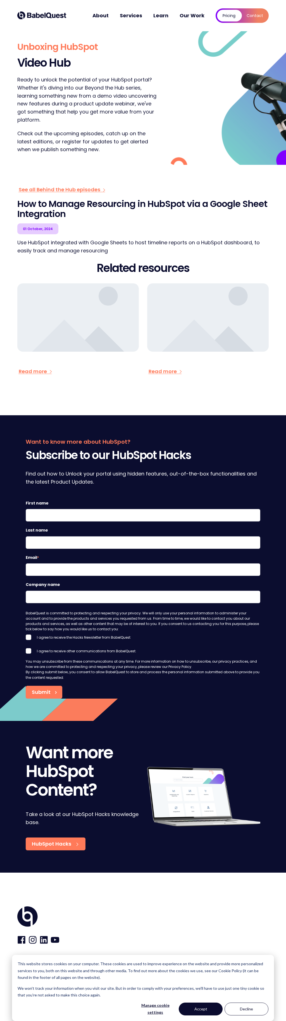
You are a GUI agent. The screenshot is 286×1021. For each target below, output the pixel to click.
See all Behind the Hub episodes (60, 189)
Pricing (229, 15)
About (100, 15)
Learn (160, 15)
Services (131, 15)
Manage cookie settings (155, 1009)
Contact (255, 15)
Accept (200, 1008)
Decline (246, 1008)
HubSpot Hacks (52, 843)
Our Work (192, 15)
